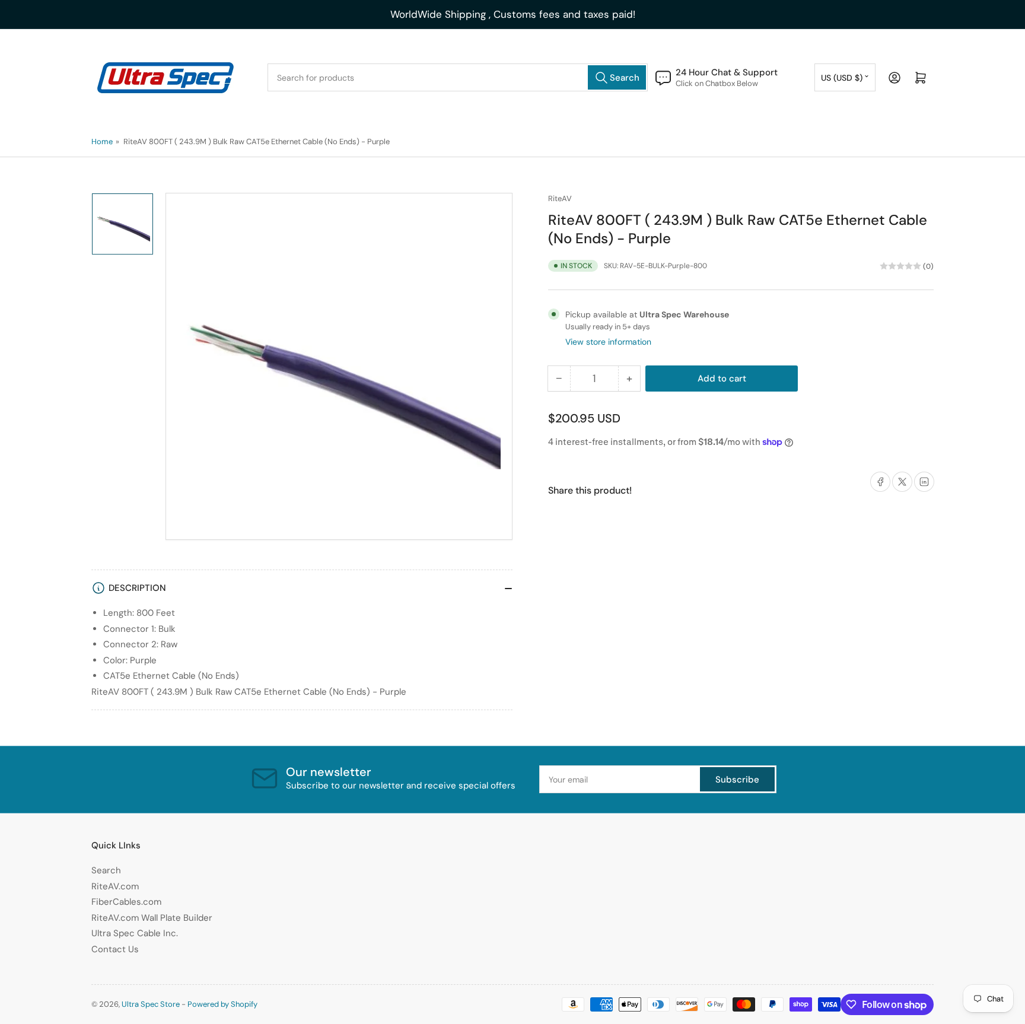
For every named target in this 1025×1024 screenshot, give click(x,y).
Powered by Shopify (222, 1004)
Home (102, 141)
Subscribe (737, 780)
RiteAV (560, 198)
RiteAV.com (115, 886)
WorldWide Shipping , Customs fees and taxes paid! (512, 14)
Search (106, 870)
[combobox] (458, 77)
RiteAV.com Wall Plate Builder (151, 918)
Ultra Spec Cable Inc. (134, 933)
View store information (608, 341)
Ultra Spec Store (151, 1004)
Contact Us (115, 949)
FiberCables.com (126, 902)
